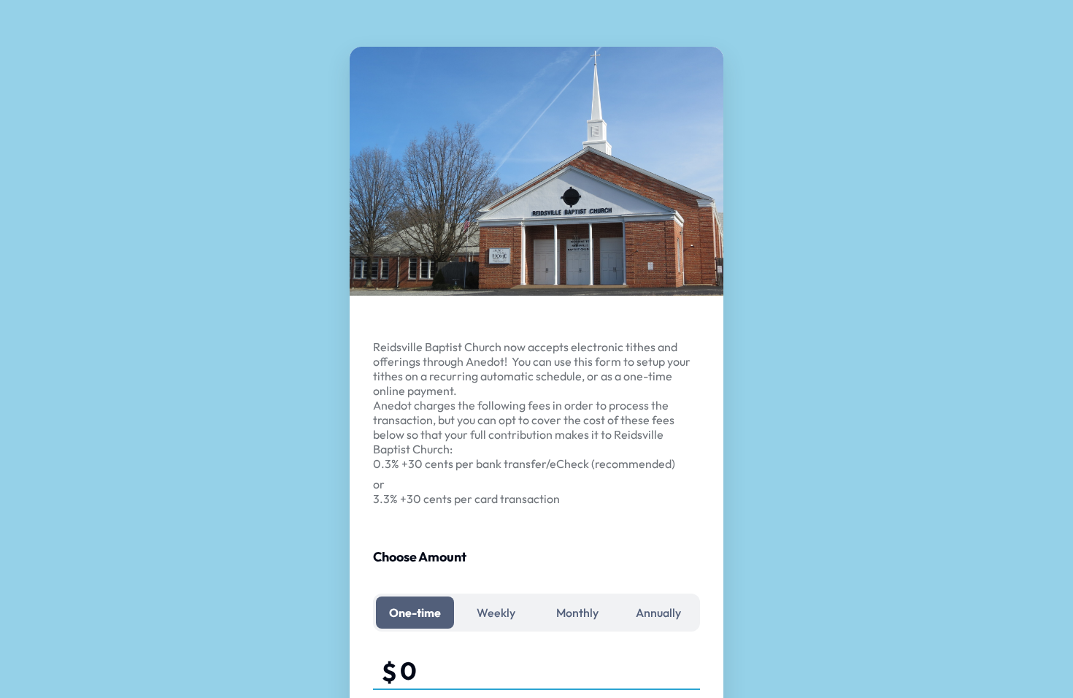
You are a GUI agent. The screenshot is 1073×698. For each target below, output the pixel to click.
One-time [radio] (415, 612)
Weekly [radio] (496, 612)
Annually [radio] (658, 612)
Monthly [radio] (577, 612)
